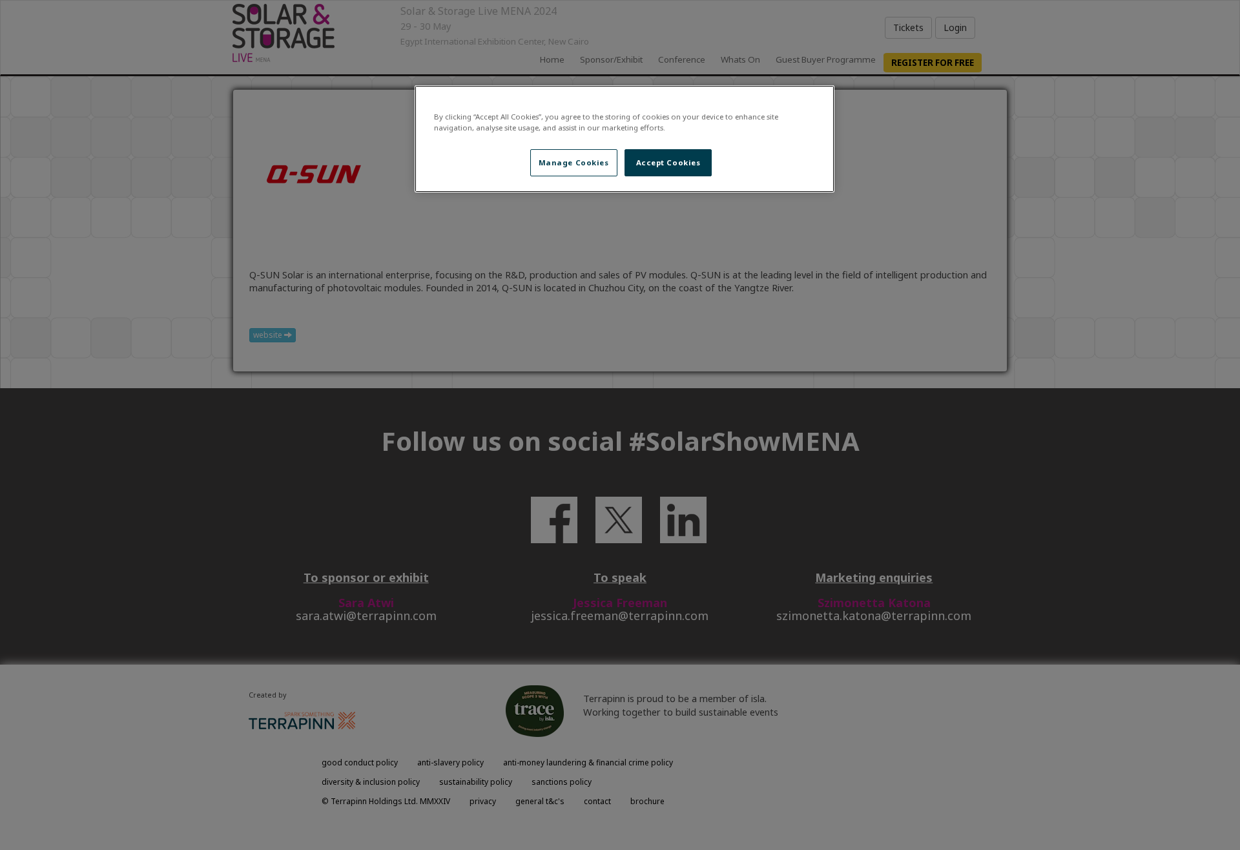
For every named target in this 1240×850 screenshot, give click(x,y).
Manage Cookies (574, 162)
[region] (624, 138)
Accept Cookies (668, 162)
